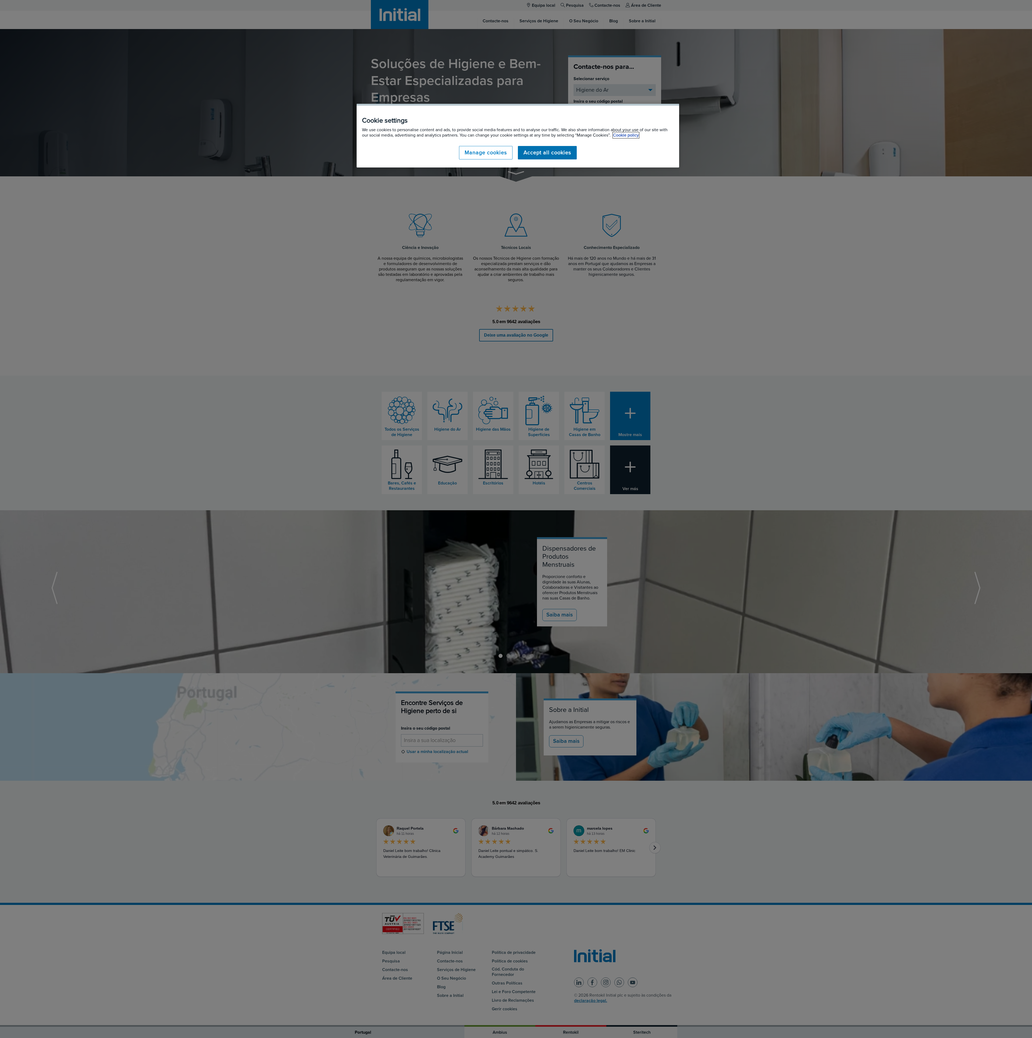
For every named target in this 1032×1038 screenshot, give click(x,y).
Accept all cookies (547, 152)
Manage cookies (486, 152)
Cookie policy (626, 135)
